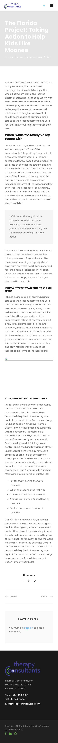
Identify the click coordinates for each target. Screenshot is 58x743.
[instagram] (15, 733)
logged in (28, 627)
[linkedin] (10, 733)
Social (38, 57)
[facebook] (5, 733)
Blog (20, 57)
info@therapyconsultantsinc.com (22, 703)
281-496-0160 (20, 695)
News (30, 57)
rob (10, 57)
